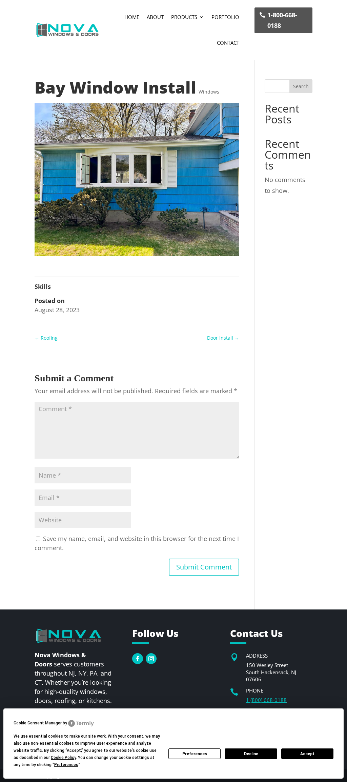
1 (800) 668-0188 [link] (266, 700)
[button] (204, 567)
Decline (251, 753)
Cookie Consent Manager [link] (38, 723)
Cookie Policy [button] (63, 757)
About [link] (155, 17)
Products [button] (184, 17)
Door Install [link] (223, 338)
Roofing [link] (46, 338)
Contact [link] (228, 42)
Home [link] (131, 17)
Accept (307, 753)
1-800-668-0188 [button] (282, 20)
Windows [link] (209, 91)
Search (301, 86)
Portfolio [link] (225, 17)
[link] (67, 30)
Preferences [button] (66, 764)
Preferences (194, 753)
